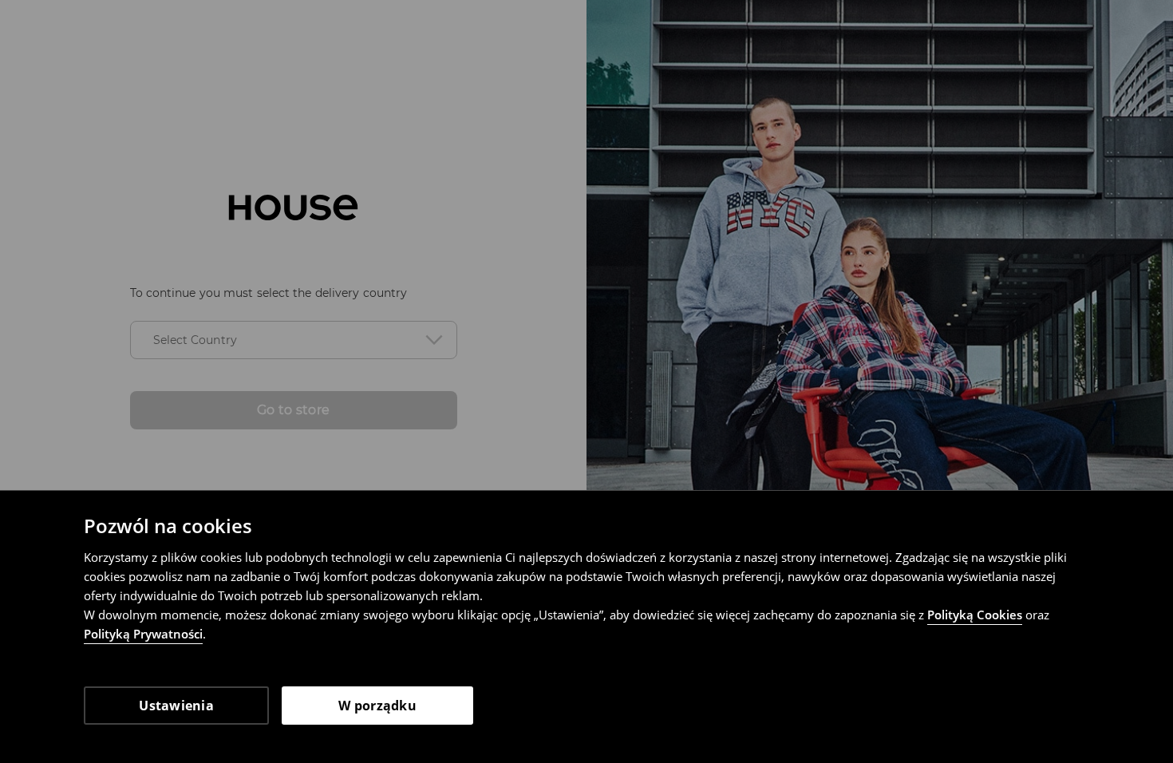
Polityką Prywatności (143, 634)
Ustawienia (176, 705)
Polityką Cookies (974, 615)
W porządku (377, 705)
